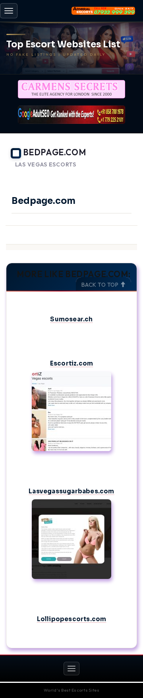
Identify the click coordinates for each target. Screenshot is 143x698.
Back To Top (100, 284)
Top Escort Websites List (63, 44)
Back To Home (115, 174)
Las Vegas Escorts (45, 165)
